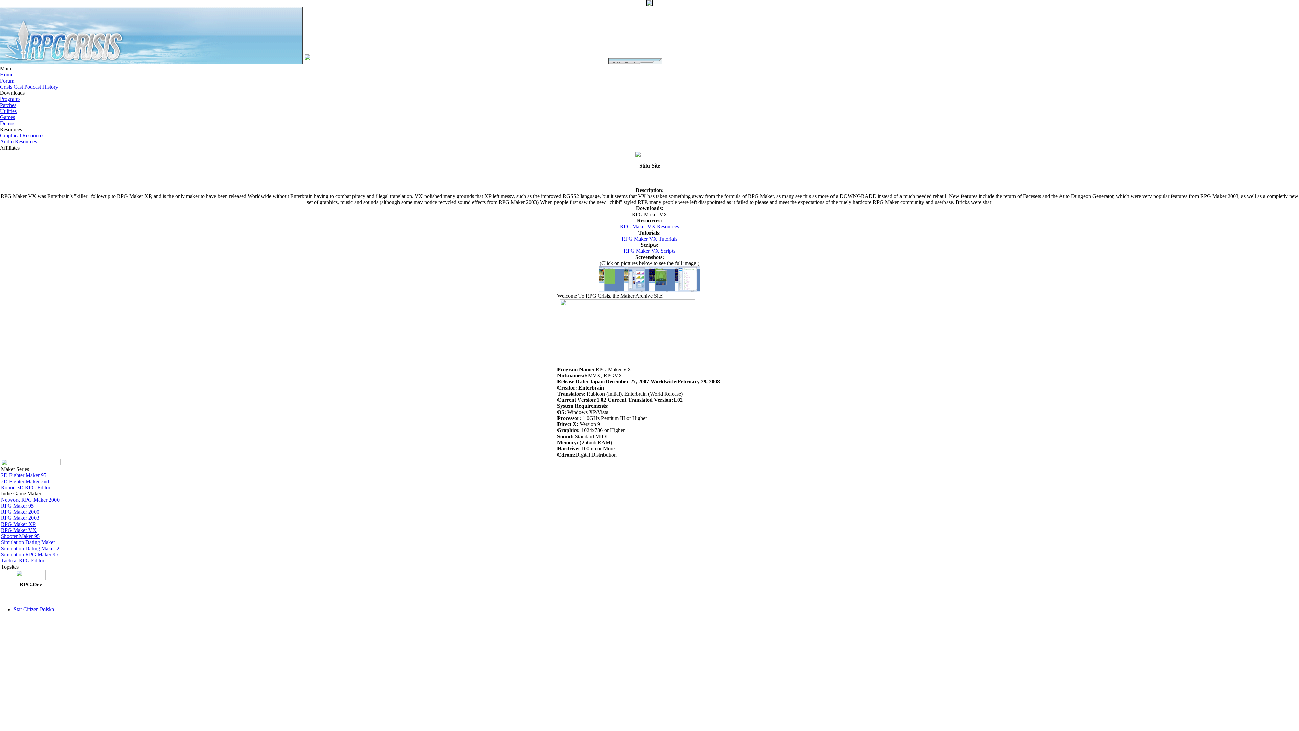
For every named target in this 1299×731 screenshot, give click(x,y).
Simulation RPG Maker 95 (29, 554)
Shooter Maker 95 (20, 536)
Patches (8, 105)
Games (7, 117)
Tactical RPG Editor (22, 560)
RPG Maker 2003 (20, 518)
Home (6, 74)
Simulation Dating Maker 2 (30, 548)
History (50, 87)
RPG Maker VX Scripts (649, 251)
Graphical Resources (22, 135)
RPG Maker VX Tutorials (649, 239)
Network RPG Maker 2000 (30, 500)
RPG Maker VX (19, 530)
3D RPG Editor (33, 487)
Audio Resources (18, 142)
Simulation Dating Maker (28, 542)
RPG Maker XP (18, 524)
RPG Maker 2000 (20, 512)
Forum (7, 81)
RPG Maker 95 (17, 506)
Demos (7, 123)
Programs (10, 99)
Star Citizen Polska (34, 609)
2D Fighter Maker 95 (23, 475)
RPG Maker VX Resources (649, 226)
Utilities (8, 111)
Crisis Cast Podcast (20, 87)
